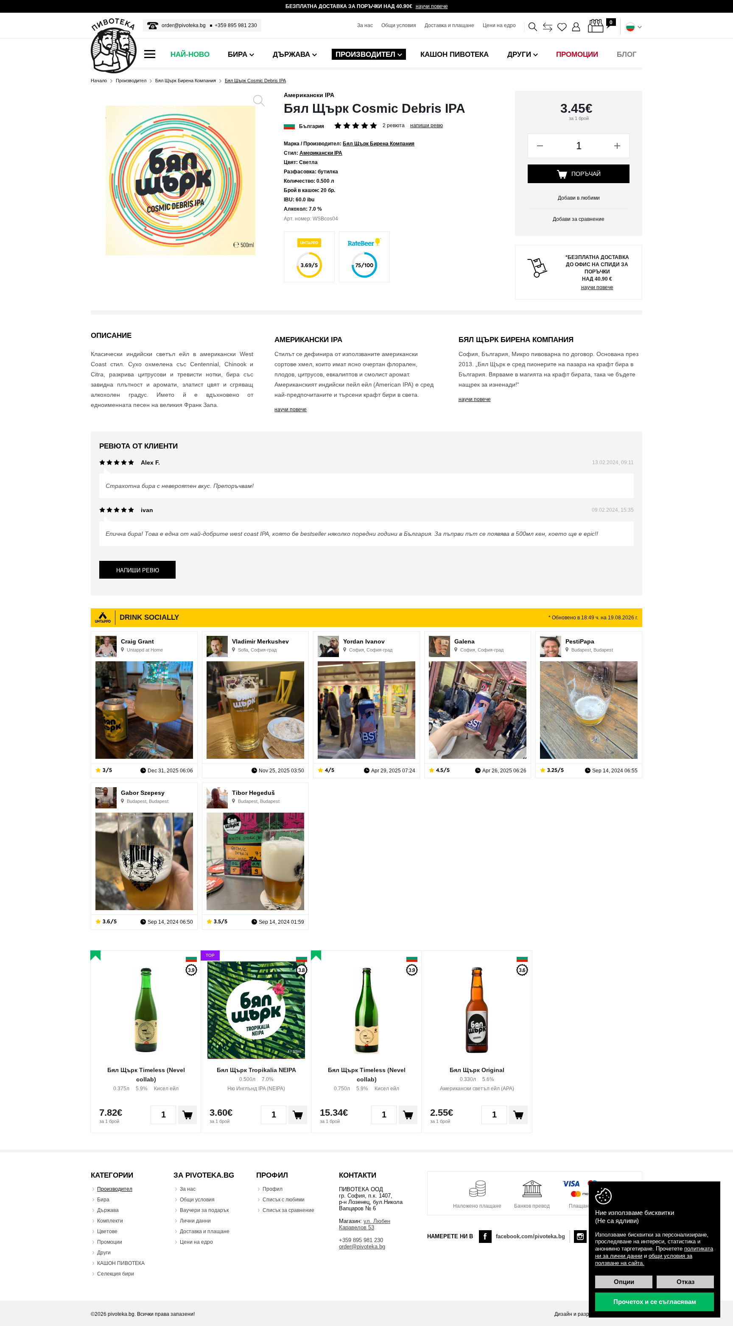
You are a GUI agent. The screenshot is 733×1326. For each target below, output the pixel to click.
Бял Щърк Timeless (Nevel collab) (146, 1075)
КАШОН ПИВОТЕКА (121, 1263)
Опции (624, 1281)
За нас (365, 25)
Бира (103, 1200)
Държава (108, 1210)
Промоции (109, 1242)
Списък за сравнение (288, 1210)
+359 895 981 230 (236, 25)
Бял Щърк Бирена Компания (185, 80)
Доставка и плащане (449, 25)
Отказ (685, 1281)
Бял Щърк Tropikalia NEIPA (256, 1070)
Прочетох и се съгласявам (654, 1301)
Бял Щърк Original (477, 1070)
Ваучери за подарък (204, 1210)
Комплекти (110, 1221)
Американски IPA (309, 95)
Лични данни (195, 1221)
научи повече (432, 6)
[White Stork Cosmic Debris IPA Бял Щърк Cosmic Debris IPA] (180, 180)
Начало (99, 80)
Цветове (107, 1231)
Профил (273, 1189)
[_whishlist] (562, 27)
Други (104, 1253)
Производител (131, 80)
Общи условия (398, 25)
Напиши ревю (426, 125)
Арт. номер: (297, 219)
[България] (289, 125)
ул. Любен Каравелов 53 (364, 1224)
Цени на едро (499, 25)
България (311, 126)
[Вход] (576, 27)
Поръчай (586, 173)
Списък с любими (284, 1200)
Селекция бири (115, 1274)
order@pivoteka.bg (184, 25)
